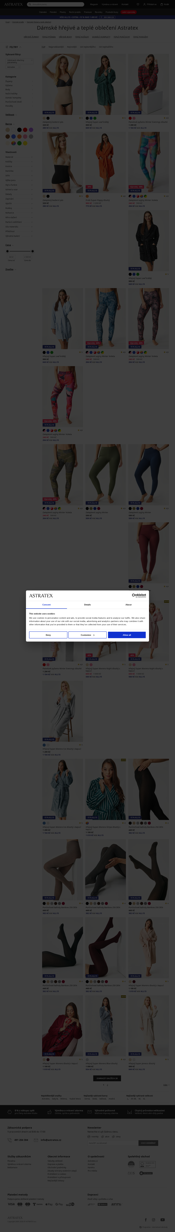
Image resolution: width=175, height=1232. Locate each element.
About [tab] (129, 604)
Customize (86, 635)
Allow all (127, 635)
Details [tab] (87, 604)
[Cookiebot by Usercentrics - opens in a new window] (134, 596)
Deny (48, 635)
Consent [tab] (46, 604)
